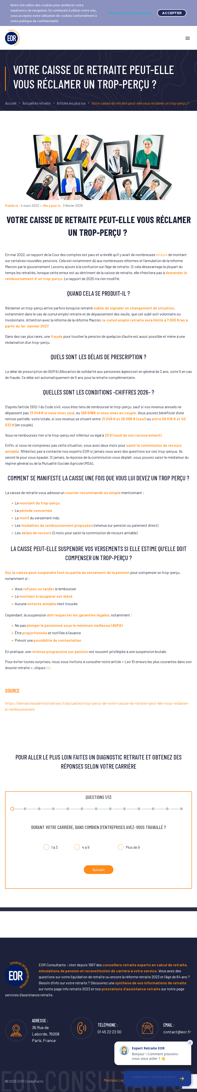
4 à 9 (85, 847)
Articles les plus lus (71, 103)
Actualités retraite (36, 103)
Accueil (10, 103)
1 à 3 (54, 847)
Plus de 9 (133, 847)
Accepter (172, 13)
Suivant (98, 869)
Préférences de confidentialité (130, 13)
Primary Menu (187, 38)
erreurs (161, 254)
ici (48, 667)
